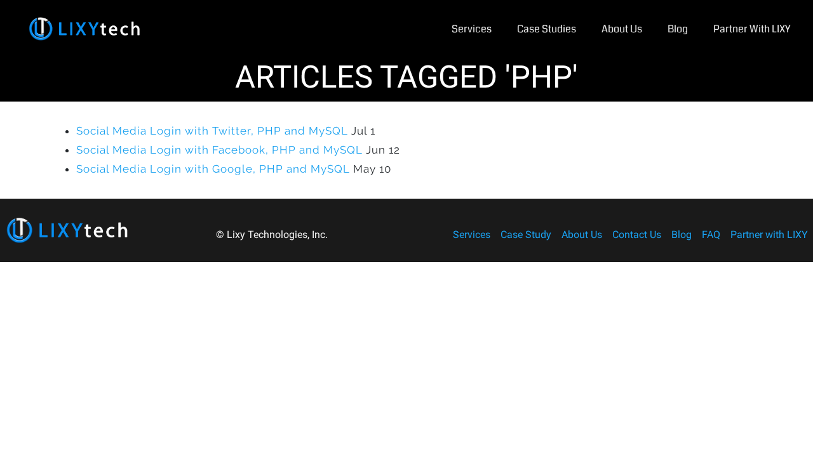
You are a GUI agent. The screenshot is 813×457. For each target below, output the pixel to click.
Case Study (526, 234)
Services (472, 29)
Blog (678, 29)
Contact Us (636, 234)
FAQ (711, 234)
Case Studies (546, 29)
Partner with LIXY (751, 29)
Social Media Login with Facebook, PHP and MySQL (219, 149)
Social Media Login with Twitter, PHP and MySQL (212, 130)
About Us (621, 29)
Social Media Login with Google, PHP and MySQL (213, 168)
